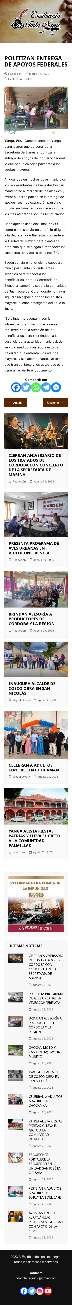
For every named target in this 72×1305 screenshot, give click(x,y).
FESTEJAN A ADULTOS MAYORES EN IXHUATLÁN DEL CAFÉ (45, 1193)
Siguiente (53, 402)
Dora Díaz (18, 852)
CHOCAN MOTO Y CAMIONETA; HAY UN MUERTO (44, 1052)
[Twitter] (26, 387)
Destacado (15, 79)
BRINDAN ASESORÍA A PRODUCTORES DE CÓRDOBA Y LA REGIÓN (32, 618)
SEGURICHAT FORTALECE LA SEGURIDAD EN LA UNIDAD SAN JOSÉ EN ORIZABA (45, 1164)
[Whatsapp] (36, 387)
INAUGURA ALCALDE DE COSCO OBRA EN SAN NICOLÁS (32, 688)
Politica (28, 79)
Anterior (18, 402)
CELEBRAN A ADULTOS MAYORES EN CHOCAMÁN (34, 767)
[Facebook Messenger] (56, 387)
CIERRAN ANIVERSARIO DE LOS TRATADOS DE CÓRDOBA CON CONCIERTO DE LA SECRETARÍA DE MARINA (36, 465)
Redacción (15, 73)
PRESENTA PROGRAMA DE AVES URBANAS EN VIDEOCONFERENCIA (34, 548)
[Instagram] (40, 1291)
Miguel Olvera (21, 700)
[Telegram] (46, 387)
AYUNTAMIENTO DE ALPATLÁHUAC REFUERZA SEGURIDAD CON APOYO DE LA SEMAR (46, 1222)
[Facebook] (16, 387)
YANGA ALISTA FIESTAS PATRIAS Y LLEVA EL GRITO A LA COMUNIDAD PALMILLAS (34, 838)
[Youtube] (48, 1291)
